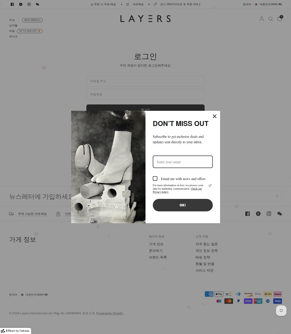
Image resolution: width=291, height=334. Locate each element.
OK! (183, 205)
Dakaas (25, 331)
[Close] (214, 116)
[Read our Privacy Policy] (210, 185)
